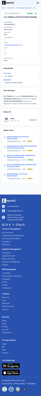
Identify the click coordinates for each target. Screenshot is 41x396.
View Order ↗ (33, 120)
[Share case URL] (36, 13)
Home (3, 8)
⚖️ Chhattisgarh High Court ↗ (13, 45)
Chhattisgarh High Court (23, 8)
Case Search (11, 8)
